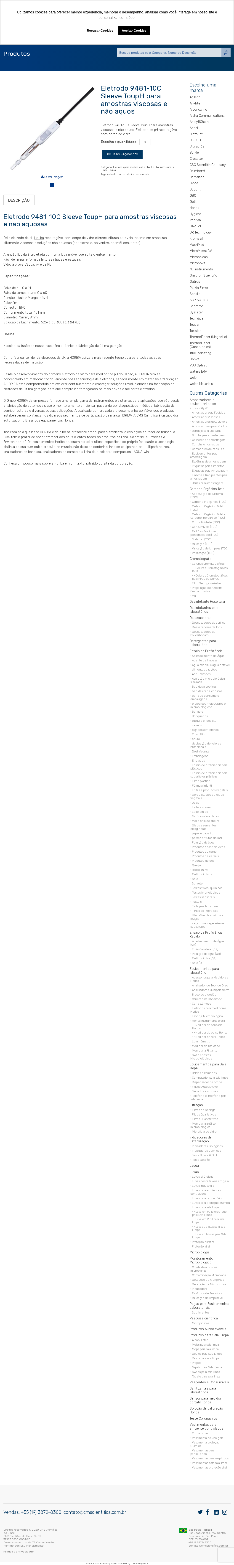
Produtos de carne (204, 851)
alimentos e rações (204, 669)
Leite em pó (200, 811)
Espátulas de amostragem (209, 461)
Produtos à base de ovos (208, 847)
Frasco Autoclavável (205, 1086)
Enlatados (198, 760)
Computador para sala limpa (210, 1077)
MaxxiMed (197, 245)
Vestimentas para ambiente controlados (206, 1426)
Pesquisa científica (204, 1318)
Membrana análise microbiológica (203, 1125)
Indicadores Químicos (206, 1150)
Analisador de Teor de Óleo (210, 985)
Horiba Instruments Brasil (208, 1020)
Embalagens (200, 756)
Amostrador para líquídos (208, 412)
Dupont (195, 189)
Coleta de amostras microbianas (203, 1268)
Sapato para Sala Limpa (207, 1367)
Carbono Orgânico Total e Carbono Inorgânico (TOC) (208, 516)
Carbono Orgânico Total (207, 489)
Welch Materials (201, 384)
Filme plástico (201, 781)
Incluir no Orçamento (122, 154)
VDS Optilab (198, 365)
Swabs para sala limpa (206, 1372)
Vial (194, 595)
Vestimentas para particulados (202, 1452)
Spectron (197, 306)
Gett (193, 202)
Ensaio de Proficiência (206, 651)
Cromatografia (200, 559)
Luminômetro (201, 1041)
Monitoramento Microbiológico (201, 1260)
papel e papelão (202, 833)
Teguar (194, 325)
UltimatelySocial (140, 1563)
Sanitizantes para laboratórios (203, 1390)
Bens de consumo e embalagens (204, 697)
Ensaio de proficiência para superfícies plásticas (208, 774)
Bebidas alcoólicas (204, 686)
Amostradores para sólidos (209, 426)
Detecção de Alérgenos (208, 1279)
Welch (194, 378)
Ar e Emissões (201, 674)
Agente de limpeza (204, 660)
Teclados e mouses (205, 1091)
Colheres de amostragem (209, 440)
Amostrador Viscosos (206, 417)
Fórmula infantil (202, 785)
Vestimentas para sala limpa (210, 1463)
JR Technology (201, 232)
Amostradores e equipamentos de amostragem (203, 404)
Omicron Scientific (203, 275)
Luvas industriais (203, 1185)
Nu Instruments (201, 269)
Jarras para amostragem (207, 483)
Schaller (196, 294)
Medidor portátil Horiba (210, 1037)
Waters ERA (198, 371)
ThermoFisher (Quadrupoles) (200, 345)
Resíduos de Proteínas (207, 1293)
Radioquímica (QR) (204, 958)
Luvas (194, 1172)
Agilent (195, 97)
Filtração (196, 1105)
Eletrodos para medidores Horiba (131, 167)
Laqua (112, 170)
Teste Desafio (201, 1159)
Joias (195, 802)
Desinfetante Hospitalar (207, 602)
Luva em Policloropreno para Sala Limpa (209, 1213)
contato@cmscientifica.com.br (95, 1512)
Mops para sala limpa (205, 1349)
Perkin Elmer (199, 288)
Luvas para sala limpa (205, 1207)
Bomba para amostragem (208, 435)
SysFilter (196, 312)
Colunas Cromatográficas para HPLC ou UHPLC (210, 577)
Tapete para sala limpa (206, 1376)
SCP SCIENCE (199, 300)
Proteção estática (203, 1242)
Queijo (196, 865)
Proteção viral (201, 1246)
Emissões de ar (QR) (205, 949)
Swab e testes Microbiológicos (201, 1056)
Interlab (195, 220)
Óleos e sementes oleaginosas (203, 827)
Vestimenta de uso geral (208, 1438)
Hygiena (196, 214)
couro (196, 739)
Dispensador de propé (207, 1082)
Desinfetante (201, 751)
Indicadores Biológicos (207, 1146)
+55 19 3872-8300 (200, 1542)
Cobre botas (200, 1433)
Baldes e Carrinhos (204, 1073)
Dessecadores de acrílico (209, 622)
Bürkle (194, 153)
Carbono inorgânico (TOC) (209, 501)
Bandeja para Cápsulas (206, 430)
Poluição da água (203, 842)
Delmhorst (197, 171)
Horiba (121, 174)
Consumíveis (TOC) (204, 526)
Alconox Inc (198, 110)
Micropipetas (200, 1323)
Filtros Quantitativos (205, 1119)
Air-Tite (195, 103)
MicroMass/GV (201, 251)
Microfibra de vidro (204, 1131)
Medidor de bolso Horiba (211, 1032)
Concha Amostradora (206, 444)
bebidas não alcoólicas (207, 691)
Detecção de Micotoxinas (209, 1284)
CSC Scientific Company (208, 165)
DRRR (194, 183)
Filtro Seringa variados (206, 583)
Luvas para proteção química (211, 1202)
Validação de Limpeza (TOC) (210, 548)
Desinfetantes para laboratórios (204, 610)
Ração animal (200, 869)
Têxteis (197, 901)
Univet (194, 359)
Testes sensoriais (203, 897)
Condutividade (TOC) (206, 522)
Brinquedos (200, 716)
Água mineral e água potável (211, 665)
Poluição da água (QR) (206, 953)
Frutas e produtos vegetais (210, 790)
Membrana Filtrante (204, 1050)
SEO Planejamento (32, 1545)
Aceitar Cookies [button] (134, 30)
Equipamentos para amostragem (204, 455)
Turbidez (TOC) (202, 539)
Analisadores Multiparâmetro (210, 990)
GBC (193, 196)
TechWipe (196, 318)
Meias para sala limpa (205, 1344)
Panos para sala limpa (205, 1358)
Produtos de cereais (205, 856)
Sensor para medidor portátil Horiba (205, 1400)
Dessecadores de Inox (207, 627)
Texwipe (195, 331)
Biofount (196, 134)
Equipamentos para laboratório (204, 971)
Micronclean (199, 257)
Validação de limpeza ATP (208, 1298)
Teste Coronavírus (203, 1418)
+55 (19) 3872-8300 (41, 1512)
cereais (197, 725)
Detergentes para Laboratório (203, 643)
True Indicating (200, 353)
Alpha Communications (207, 116)
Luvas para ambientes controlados (205, 1192)
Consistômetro (202, 1003)
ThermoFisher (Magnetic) (208, 337)
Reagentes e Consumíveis (209, 1382)
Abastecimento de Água (208, 656)
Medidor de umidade (206, 1046)
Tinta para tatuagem (205, 906)
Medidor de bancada (138, 174)
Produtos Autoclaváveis (208, 1329)
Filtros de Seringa (203, 1110)
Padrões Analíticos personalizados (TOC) (204, 533)
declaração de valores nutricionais (205, 745)
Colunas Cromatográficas (208, 563)
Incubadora (199, 1289)
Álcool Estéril (200, 1340)
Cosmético (199, 734)
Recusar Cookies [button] (100, 30)
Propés (196, 1362)
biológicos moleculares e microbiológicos (208, 705)
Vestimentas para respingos (210, 1458)
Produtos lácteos (203, 860)
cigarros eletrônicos (205, 730)
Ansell (194, 128)
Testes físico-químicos (207, 888)
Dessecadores (200, 618)
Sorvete (197, 883)
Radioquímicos (202, 874)
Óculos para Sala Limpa (207, 1353)
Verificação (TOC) (203, 553)
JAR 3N (195, 226)
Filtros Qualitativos (204, 1114)
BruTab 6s (197, 146)
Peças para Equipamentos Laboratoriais (209, 1306)
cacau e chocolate (204, 720)
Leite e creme (201, 807)
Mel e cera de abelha (206, 821)
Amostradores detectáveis (209, 421)
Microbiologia (200, 1252)
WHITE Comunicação (41, 1542)
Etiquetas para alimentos (208, 466)
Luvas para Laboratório (207, 1198)
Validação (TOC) (202, 544)
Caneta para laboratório (207, 999)
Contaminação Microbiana (209, 1275)
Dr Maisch (197, 177)
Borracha (198, 711)
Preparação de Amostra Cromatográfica (206, 589)
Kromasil (196, 239)
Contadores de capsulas (208, 449)
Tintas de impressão (205, 910)
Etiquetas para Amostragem (210, 470)
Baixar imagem (54, 177)
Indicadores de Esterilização (201, 1139)
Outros (195, 282)
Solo (195, 879)
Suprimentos (200, 1312)
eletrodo (111, 174)
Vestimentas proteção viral (209, 1467)
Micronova (197, 263)
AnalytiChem (199, 122)
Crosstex (196, 159)
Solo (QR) (198, 963)
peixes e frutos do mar (207, 838)
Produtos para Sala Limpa (209, 1335)
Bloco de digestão (204, 994)
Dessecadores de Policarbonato (202, 633)
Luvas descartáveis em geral (210, 1181)
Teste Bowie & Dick (205, 1155)
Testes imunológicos (206, 892)
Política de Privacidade (18, 1551)
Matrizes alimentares (205, 816)
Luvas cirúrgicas (202, 1176)
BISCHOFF (197, 140)
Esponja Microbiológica (207, 1016)
